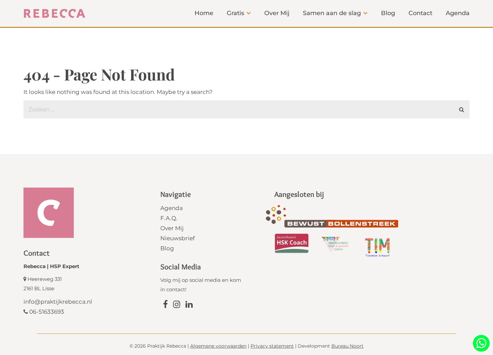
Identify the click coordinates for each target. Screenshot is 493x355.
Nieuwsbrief (177, 238)
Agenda (171, 208)
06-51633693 (46, 311)
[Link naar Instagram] (176, 305)
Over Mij (172, 228)
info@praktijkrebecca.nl (57, 301)
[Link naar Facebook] (165, 305)
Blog (167, 248)
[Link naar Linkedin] (189, 305)
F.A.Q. (168, 218)
